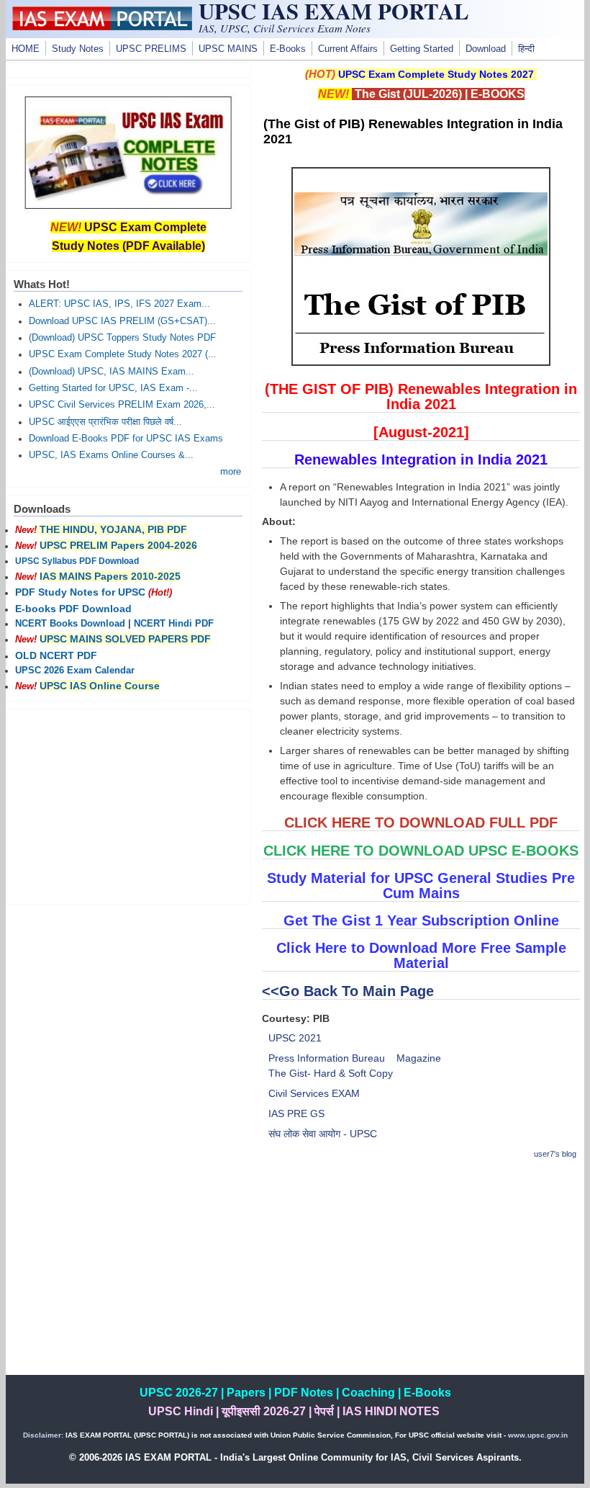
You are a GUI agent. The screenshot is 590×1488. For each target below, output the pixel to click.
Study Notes (78, 49)
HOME (26, 49)
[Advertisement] (421, 1274)
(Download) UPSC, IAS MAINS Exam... (111, 372)
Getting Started (421, 49)
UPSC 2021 (295, 1038)
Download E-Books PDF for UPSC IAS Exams (126, 439)
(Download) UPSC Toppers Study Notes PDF (122, 338)
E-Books (288, 49)
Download (486, 49)
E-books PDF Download (73, 608)
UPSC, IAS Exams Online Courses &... (111, 455)
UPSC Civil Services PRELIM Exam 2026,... (122, 405)
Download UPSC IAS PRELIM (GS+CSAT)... (122, 321)
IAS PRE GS (296, 1113)
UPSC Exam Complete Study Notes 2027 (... (123, 354)
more (230, 472)
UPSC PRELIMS (151, 49)
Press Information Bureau (326, 1058)
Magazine (418, 1058)
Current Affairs (348, 49)
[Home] (102, 26)
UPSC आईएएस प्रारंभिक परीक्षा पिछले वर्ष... (105, 422)
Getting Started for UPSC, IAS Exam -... (113, 388)
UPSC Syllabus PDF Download (77, 561)
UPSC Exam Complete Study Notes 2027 (436, 74)
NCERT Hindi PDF (174, 624)
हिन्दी (526, 49)
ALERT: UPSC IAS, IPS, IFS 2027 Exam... (119, 304)
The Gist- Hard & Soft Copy (330, 1073)
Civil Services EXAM (314, 1093)
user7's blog (555, 1153)
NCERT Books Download (70, 624)
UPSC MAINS (228, 49)
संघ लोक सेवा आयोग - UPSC (322, 1133)
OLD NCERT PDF (56, 655)
